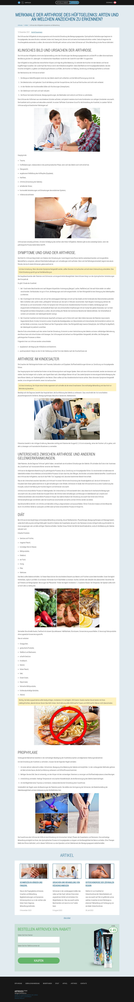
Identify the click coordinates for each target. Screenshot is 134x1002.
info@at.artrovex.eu (20, 993)
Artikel (64, 983)
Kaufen (38, 960)
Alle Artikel (67, 918)
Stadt (57, 983)
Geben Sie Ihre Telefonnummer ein (29, 946)
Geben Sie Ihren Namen (25, 935)
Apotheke (74, 983)
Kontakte (84, 983)
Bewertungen (47, 983)
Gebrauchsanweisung (32, 983)
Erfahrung (18, 983)
